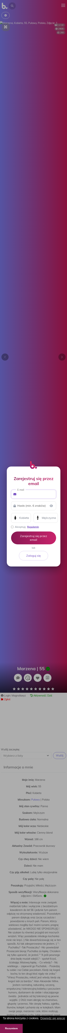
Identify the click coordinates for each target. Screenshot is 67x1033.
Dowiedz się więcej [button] (52, 1018)
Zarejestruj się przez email (33, 537)
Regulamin (33, 526)
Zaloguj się (33, 555)
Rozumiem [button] (11, 1028)
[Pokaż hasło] (51, 506)
